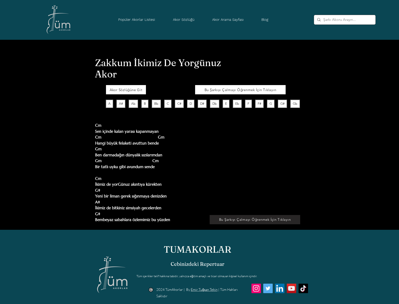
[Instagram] (256, 288)
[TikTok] (303, 288)
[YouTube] (291, 288)
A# (121, 103)
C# (179, 103)
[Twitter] (268, 288)
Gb (295, 103)
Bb (156, 103)
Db (214, 103)
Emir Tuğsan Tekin (204, 289)
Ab (133, 103)
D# (202, 103)
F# (259, 103)
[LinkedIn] (279, 288)
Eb (237, 103)
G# (282, 103)
